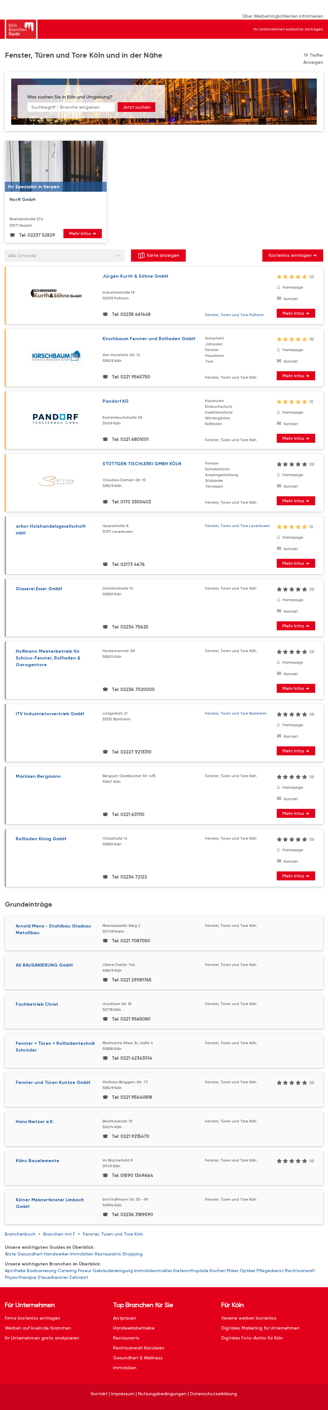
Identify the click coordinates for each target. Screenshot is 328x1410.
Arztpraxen (124, 1318)
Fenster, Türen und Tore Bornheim (235, 713)
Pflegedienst (270, 1270)
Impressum (123, 1393)
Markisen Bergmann (38, 776)
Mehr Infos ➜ (82, 233)
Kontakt (291, 299)
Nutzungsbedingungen (162, 1393)
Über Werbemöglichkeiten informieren (282, 16)
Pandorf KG (115, 401)
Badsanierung (41, 1270)
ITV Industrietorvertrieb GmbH (50, 714)
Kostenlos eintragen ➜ (293, 255)
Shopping (132, 1253)
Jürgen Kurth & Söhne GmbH (135, 276)
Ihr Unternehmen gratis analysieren (42, 1337)
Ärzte (10, 1253)
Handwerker (56, 1253)
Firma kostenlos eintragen (32, 1318)
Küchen (218, 1270)
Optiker (247, 1270)
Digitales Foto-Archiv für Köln (252, 1337)
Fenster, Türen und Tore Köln (113, 1234)
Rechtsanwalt (300, 1270)
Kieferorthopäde (191, 1270)
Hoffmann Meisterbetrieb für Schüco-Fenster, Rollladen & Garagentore (48, 658)
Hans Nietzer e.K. (35, 1121)
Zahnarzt (78, 1277)
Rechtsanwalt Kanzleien (138, 1347)
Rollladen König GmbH (41, 839)
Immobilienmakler (153, 1270)
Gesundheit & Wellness (138, 1357)
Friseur (84, 1270)
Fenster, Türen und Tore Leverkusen (237, 526)
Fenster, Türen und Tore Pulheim (234, 315)
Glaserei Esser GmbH (39, 589)
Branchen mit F (59, 1234)
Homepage (293, 287)
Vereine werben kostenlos (248, 1318)
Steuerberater (53, 1277)
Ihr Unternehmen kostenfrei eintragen (288, 29)
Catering (67, 1270)
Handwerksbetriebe (134, 1327)
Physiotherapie (21, 1277)
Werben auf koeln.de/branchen (38, 1327)
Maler (232, 1270)
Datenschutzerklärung (213, 1393)
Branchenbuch (20, 1234)
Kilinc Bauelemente (37, 1160)
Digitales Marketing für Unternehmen (260, 1327)
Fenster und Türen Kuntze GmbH (53, 1082)
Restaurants (108, 1253)
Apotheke (15, 1270)
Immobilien (82, 1253)
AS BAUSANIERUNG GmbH (44, 965)
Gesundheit (30, 1253)
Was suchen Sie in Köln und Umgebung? (69, 96)
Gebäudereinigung (113, 1270)
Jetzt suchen (136, 107)
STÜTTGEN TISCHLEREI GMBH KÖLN (141, 463)
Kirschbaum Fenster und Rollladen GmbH (148, 338)
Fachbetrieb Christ (37, 1004)
